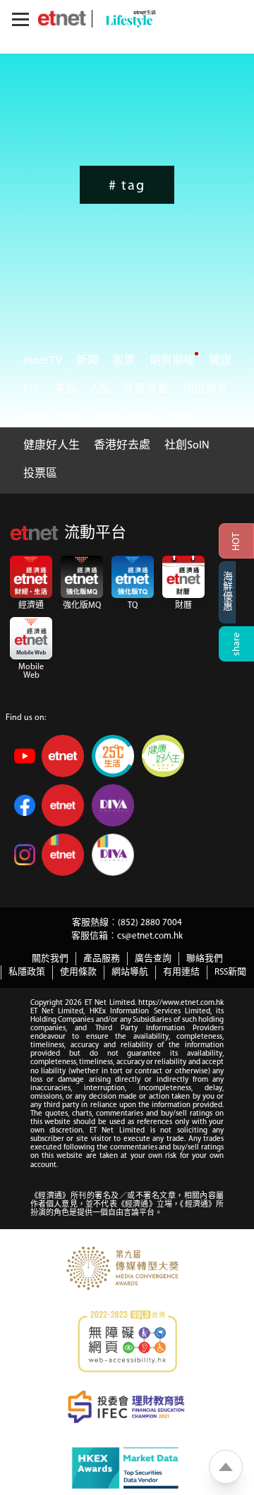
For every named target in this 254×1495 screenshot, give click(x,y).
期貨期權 (172, 361)
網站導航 (129, 972)
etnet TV (42, 361)
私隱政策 (26, 972)
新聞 (87, 361)
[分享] (236, 643)
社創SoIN (187, 445)
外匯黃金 (146, 389)
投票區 (40, 474)
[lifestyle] (127, 19)
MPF (70, 417)
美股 (65, 389)
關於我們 (50, 958)
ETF (31, 389)
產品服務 (101, 958)
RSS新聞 (230, 972)
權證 (220, 361)
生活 (143, 417)
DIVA (180, 417)
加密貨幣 (205, 389)
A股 (100, 389)
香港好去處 (122, 445)
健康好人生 (51, 445)
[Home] (61, 18)
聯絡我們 (204, 958)
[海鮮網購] (236, 592)
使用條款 (78, 972)
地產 (106, 417)
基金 (34, 417)
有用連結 (181, 972)
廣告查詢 (153, 958)
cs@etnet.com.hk (150, 936)
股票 (124, 361)
